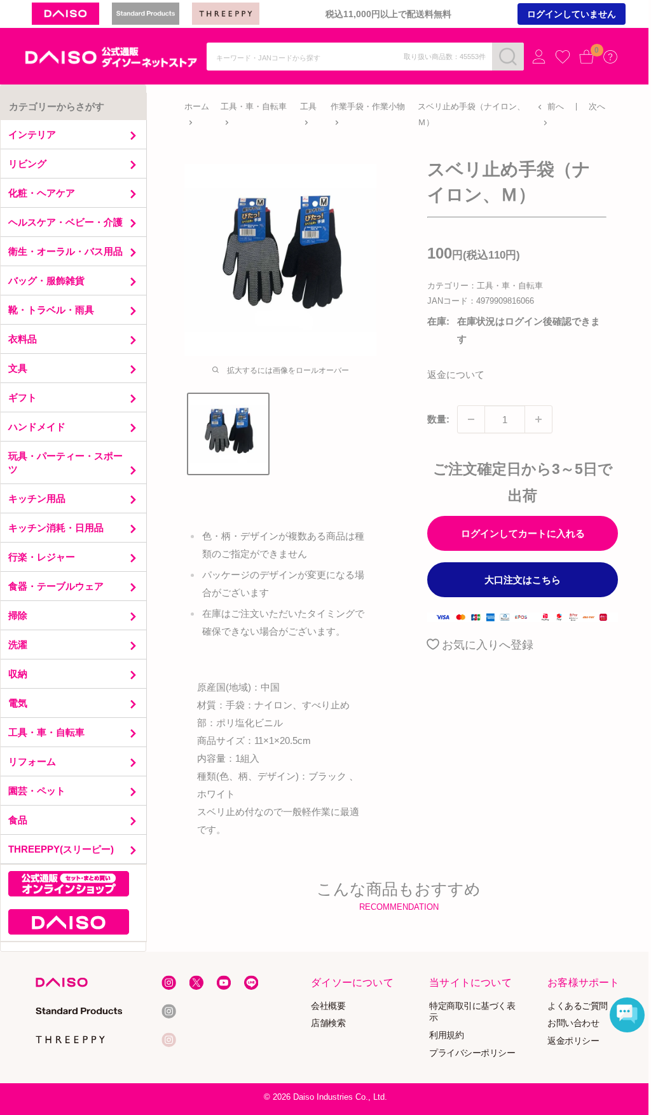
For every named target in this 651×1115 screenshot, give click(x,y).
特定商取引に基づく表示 (472, 1011)
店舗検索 (329, 1022)
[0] (587, 56)
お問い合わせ (573, 1022)
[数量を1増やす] (538, 419)
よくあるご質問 (577, 1005)
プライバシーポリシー (472, 1052)
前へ (555, 106)
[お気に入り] (562, 57)
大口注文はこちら (522, 579)
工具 (308, 106)
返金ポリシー (573, 1040)
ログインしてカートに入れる (523, 533)
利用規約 (446, 1034)
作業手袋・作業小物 (368, 106)
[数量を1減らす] (471, 419)
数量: (438, 419)
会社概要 (329, 1005)
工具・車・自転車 (254, 106)
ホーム (196, 106)
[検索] (508, 57)
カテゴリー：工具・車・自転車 (485, 285)
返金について (455, 374)
